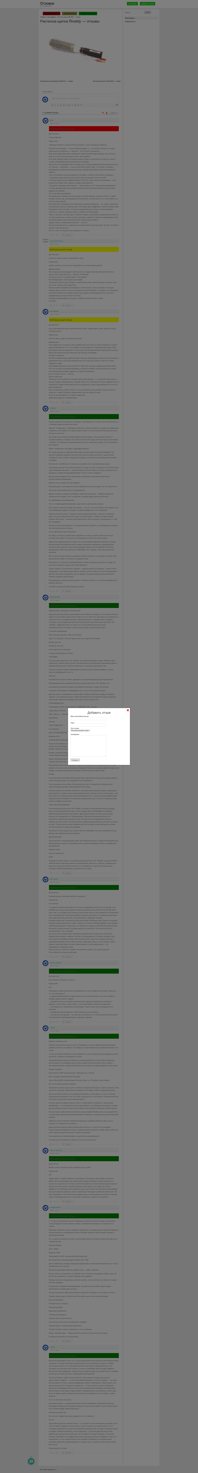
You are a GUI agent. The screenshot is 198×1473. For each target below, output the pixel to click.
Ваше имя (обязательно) (80, 716)
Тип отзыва (75, 728)
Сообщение (75, 734)
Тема (72, 723)
